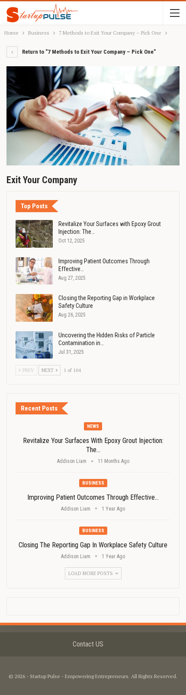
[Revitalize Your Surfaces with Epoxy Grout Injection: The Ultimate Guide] (34, 234)
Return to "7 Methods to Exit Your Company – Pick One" (88, 51)
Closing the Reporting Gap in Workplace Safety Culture (93, 545)
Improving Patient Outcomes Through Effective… (93, 497)
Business (93, 483)
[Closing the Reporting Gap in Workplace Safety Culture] (34, 308)
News (93, 426)
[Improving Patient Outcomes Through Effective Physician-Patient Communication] (34, 271)
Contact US (88, 644)
